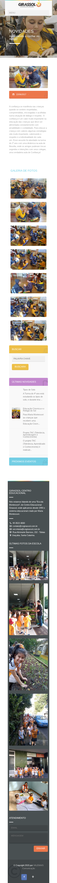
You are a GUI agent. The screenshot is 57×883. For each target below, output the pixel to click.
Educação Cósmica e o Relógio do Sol (33, 409)
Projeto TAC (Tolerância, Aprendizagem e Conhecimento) (34, 434)
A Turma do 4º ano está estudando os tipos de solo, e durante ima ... (33, 396)
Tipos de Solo (29, 389)
